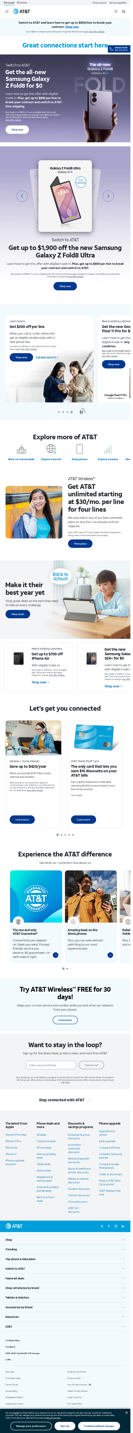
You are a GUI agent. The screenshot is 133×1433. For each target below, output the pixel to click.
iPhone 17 (11, 1159)
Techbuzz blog (12, 1345)
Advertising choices (76, 1376)
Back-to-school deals (21, 459)
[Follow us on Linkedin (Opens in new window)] (123, 1231)
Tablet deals (44, 1169)
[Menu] (7, 11)
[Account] (124, 11)
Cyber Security (74, 1402)
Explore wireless (108, 459)
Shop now (17, 129)
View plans (80, 543)
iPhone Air (11, 1152)
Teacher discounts (79, 1200)
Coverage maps (13, 1383)
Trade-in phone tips (110, 1179)
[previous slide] (22, 196)
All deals (41, 1139)
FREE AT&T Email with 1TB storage (22, 1358)
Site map (10, 1376)
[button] (81, 412)
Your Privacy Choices (77, 1389)
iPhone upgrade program (15, 1167)
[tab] (59, 412)
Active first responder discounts (74, 1153)
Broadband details (14, 1402)
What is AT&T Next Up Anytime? (110, 1187)
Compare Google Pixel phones (109, 1171)
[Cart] (116, 11)
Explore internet (51, 459)
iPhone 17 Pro (13, 1146)
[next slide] (108, 196)
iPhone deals (44, 1152)
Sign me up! (91, 1070)
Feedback (10, 1352)
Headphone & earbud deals (45, 1183)
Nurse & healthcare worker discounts (79, 1175)
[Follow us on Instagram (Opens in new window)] (116, 1231)
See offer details (97, 31)
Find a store (99, 2)
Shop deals (17, 614)
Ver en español (117, 2)
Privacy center (74, 1383)
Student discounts (79, 1194)
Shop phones (80, 459)
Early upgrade (107, 1146)
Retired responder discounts (78, 1165)
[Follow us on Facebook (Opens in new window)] (109, 1231)
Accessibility (11, 1396)
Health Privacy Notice (77, 1396)
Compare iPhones (109, 1152)
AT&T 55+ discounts (74, 1214)
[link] (54, 960)
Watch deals (44, 1175)
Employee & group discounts (79, 1141)
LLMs (8, 1364)
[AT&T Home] (21, 11)
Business (22, 2)
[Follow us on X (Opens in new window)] (102, 1231)
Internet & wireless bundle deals (48, 1193)
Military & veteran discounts (78, 1185)
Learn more (22, 821)
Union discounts (77, 1206)
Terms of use (12, 1389)
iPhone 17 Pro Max (16, 1139)
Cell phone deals (46, 1146)
